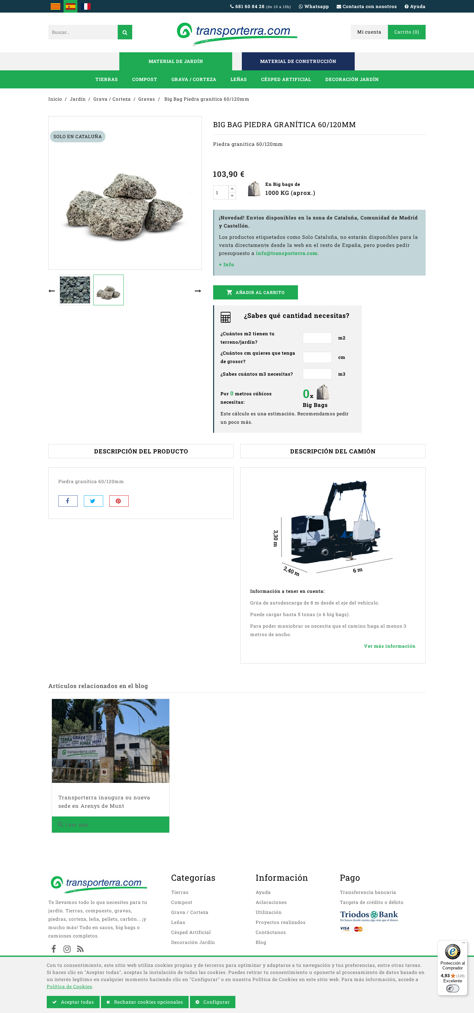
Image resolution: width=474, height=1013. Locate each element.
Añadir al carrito (255, 292)
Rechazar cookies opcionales (148, 1002)
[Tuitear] (93, 501)
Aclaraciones (271, 902)
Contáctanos (271, 932)
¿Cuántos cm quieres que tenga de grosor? (258, 357)
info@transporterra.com (287, 253)
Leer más (73, 824)
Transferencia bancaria (368, 892)
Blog (261, 942)
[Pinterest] (119, 501)
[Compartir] (68, 501)
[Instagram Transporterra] (67, 950)
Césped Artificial (286, 79)
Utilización (269, 912)
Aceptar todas (77, 1002)
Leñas (239, 79)
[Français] (86, 6)
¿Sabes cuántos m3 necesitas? (257, 374)
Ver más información (390, 646)
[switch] (452, 988)
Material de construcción (298, 61)
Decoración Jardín (352, 79)
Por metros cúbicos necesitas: (246, 397)
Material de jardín (176, 61)
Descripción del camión (333, 451)
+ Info (226, 264)
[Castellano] (70, 6)
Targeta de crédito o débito (372, 902)
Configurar (216, 1002)
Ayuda (263, 892)
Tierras (106, 79)
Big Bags (315, 405)
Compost (144, 79)
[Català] (55, 6)
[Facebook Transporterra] (53, 950)
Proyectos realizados (281, 922)
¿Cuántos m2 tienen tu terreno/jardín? (248, 337)
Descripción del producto (141, 451)
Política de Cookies (69, 986)
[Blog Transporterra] (80, 950)
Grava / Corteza (194, 79)
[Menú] (464, 944)
